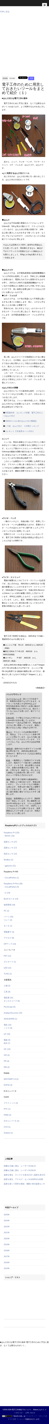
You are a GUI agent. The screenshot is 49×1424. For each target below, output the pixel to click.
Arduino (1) (8, 1133)
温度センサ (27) (10, 842)
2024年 (7, 1220)
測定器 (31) (8, 998)
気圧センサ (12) (10, 854)
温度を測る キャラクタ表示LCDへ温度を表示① (24, 1175)
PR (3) (6, 1061)
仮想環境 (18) (9, 905)
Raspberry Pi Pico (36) (13, 883)
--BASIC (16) (9, 836)
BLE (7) (7, 1043)
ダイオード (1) (10, 962)
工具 (31, 78)
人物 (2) (7, 986)
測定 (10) (7, 1025)
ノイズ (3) (8, 1028)
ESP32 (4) (8, 1085)
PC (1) (6, 911)
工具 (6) (7, 992)
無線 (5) (7, 1040)
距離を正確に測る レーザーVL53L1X (20, 1166)
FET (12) (7, 956)
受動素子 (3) (9, 932)
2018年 (7, 1250)
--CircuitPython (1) (11, 878)
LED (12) (7, 968)
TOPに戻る (5, 12)
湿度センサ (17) (10, 848)
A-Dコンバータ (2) (11, 1121)
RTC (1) (7, 1109)
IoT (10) (7, 1034)
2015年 (7, 1268)
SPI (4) (7, 1055)
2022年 (7, 1226)
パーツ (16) (8, 917)
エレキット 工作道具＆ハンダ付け (19, 431)
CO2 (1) (7, 1127)
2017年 (7, 1256)
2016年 (7, 1262)
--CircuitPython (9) (11, 887)
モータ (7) (8, 926)
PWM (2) (7, 1115)
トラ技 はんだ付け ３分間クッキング (22, 426)
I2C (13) (7, 1049)
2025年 (7, 1215)
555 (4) (7, 1067)
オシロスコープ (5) (12, 1001)
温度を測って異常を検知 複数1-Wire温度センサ (24, 1184)
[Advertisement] (24, 41)
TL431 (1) (8, 974)
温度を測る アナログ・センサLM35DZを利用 (23, 1179)
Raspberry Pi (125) (11, 833)
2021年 (7, 1232)
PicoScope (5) (9, 1007)
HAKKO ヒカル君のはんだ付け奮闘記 (21, 421)
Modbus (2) (8, 860)
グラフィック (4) (11, 1103)
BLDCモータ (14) (11, 899)
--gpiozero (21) (10, 866)
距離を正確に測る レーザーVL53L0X (20, 1170)
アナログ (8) (9, 938)
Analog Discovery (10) (13, 1013)
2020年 (7, 1238)
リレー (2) (8, 920)
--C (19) (7, 893)
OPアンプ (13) (10, 944)
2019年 (7, 1244)
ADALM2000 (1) (10, 1019)
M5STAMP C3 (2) (11, 1079)
